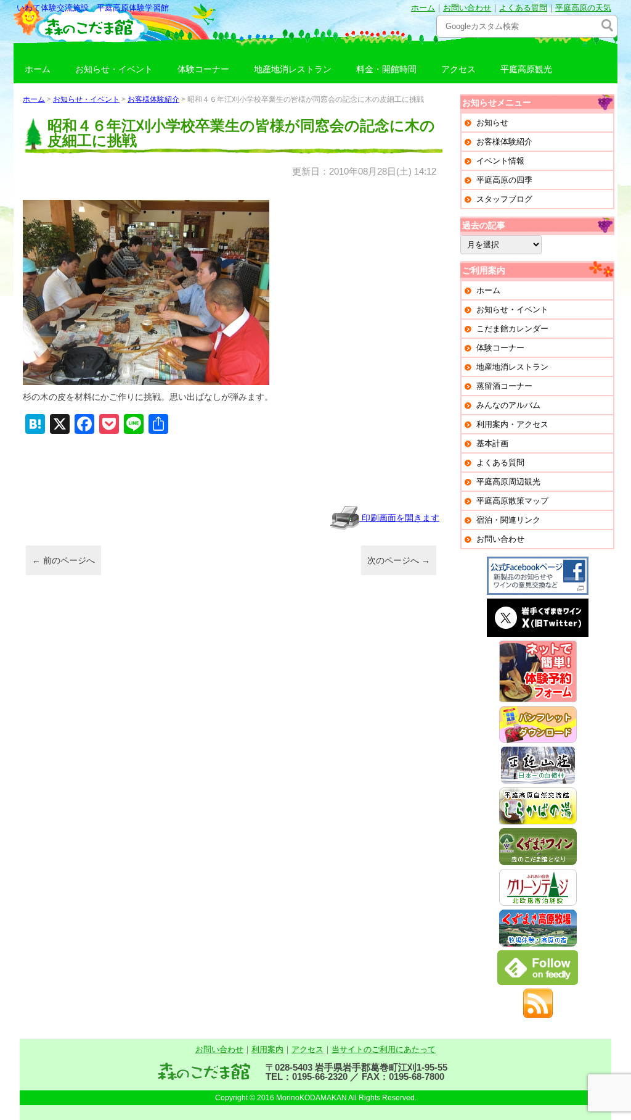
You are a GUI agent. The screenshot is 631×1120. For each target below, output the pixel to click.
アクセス (458, 69)
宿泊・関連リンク (508, 520)
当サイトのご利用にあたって (384, 1049)
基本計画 (492, 443)
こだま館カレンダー (512, 328)
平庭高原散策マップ (512, 500)
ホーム (423, 7)
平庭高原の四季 (504, 180)
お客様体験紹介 (153, 99)
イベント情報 (500, 160)
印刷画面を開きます (399, 518)
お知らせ (492, 122)
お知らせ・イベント (114, 69)
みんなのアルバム (508, 405)
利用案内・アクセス (512, 424)
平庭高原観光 (526, 69)
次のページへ (398, 560)
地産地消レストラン (293, 69)
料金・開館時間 (386, 69)
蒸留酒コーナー (504, 386)
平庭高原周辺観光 (508, 481)
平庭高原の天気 (583, 7)
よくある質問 (523, 7)
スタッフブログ (504, 199)
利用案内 (267, 1049)
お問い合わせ (467, 7)
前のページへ (63, 560)
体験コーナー (203, 69)
